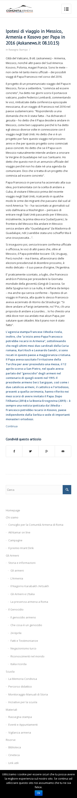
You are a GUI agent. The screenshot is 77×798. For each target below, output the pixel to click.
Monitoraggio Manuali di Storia (28, 694)
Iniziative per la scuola (22, 702)
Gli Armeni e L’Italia (22, 594)
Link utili (13, 763)
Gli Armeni (12, 555)
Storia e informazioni (22, 563)
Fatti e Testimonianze (24, 641)
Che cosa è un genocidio (26, 625)
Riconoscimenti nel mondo (27, 656)
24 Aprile (16, 633)
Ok (38, 793)
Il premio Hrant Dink (21, 548)
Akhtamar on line (19, 532)
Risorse (11, 740)
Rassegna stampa (20, 717)
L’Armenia (16, 578)
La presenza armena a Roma (29, 602)
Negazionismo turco (23, 648)
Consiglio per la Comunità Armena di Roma (35, 525)
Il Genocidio (16, 609)
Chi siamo (12, 517)
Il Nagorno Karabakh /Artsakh (29, 586)
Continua (12, 426)
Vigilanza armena (19, 732)
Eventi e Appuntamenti (23, 725)
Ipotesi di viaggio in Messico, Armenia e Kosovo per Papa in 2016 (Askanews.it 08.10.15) (35, 37)
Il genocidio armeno (23, 617)
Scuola (10, 671)
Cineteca (14, 755)
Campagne (15, 540)
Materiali (11, 710)
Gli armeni (17, 570)
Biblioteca (14, 747)
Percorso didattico (20, 686)
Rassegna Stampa (18, 49)
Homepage (13, 510)
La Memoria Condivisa (22, 679)
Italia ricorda (18, 664)
